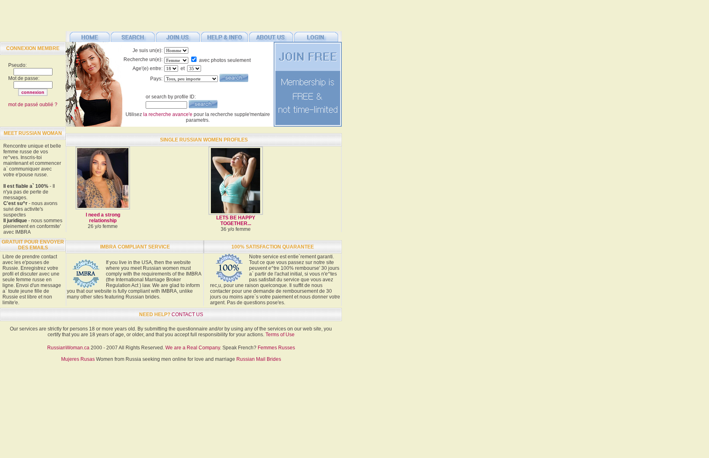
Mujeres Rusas (78, 359)
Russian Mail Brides (258, 359)
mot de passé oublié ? (32, 104)
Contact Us (187, 314)
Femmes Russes (276, 348)
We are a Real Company (192, 348)
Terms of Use (280, 334)
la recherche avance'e (167, 114)
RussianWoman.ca (68, 348)
